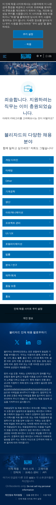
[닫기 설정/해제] (4, 56)
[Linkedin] (28, 342)
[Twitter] (17, 342)
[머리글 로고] (26, 56)
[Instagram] (39, 342)
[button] (28, 34)
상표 (31, 477)
